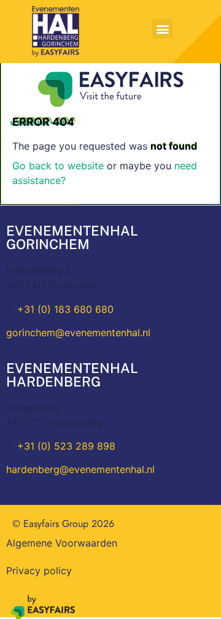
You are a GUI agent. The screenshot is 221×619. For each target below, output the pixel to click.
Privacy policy (39, 570)
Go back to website (58, 166)
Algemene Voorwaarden (61, 543)
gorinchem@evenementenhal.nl (78, 332)
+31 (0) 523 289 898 (66, 446)
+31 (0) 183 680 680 (65, 309)
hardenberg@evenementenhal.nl (80, 469)
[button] (162, 28)
